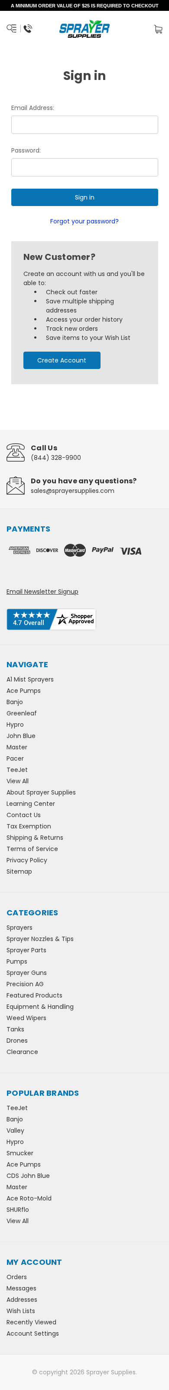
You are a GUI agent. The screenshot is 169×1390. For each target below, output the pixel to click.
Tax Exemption (28, 826)
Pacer (15, 758)
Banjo (14, 702)
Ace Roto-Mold (29, 1198)
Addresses (21, 1299)
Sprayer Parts (26, 950)
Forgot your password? (84, 221)
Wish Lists (20, 1311)
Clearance (22, 1051)
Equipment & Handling (40, 1006)
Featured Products (34, 995)
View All (17, 781)
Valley (15, 1130)
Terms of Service (32, 849)
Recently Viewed (31, 1322)
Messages (21, 1288)
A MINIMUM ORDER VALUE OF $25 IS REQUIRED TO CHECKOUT (85, 5)
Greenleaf (21, 713)
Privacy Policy (26, 860)
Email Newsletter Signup (42, 591)
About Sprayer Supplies (41, 792)
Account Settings (32, 1333)
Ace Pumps (23, 690)
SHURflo (17, 1209)
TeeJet (17, 769)
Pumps (16, 961)
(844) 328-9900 (56, 457)
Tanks (15, 1029)
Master (16, 747)
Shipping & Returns (34, 837)
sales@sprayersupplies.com (72, 490)
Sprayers (19, 927)
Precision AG (25, 984)
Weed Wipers (26, 1018)
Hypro (15, 724)
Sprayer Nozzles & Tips (40, 938)
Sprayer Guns (26, 972)
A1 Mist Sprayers (30, 679)
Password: (26, 150)
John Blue (21, 736)
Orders (16, 1277)
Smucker (19, 1153)
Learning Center (30, 803)
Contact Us (23, 815)
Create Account (61, 360)
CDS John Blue (28, 1175)
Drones (17, 1040)
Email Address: (32, 107)
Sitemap (19, 871)
